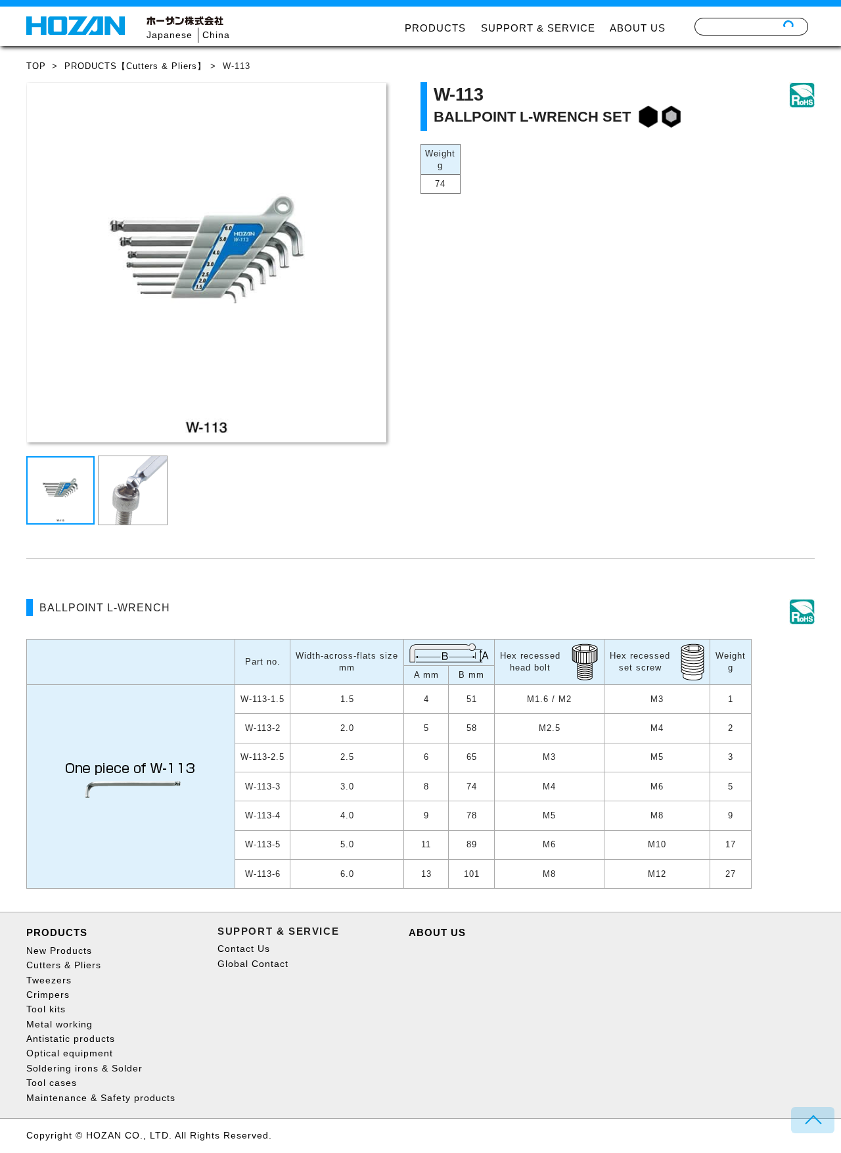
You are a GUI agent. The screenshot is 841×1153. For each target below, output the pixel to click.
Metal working (59, 1024)
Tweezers (49, 980)
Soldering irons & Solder (84, 1068)
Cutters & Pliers (63, 965)
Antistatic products (70, 1038)
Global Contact (252, 963)
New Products (59, 950)
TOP (36, 66)
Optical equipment (69, 1053)
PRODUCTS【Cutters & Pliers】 (135, 66)
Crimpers (48, 994)
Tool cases (51, 1082)
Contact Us (243, 948)
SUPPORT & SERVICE (538, 28)
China (216, 35)
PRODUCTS (435, 28)
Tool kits (46, 1009)
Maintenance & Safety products (100, 1098)
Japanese (170, 35)
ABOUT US (638, 28)
